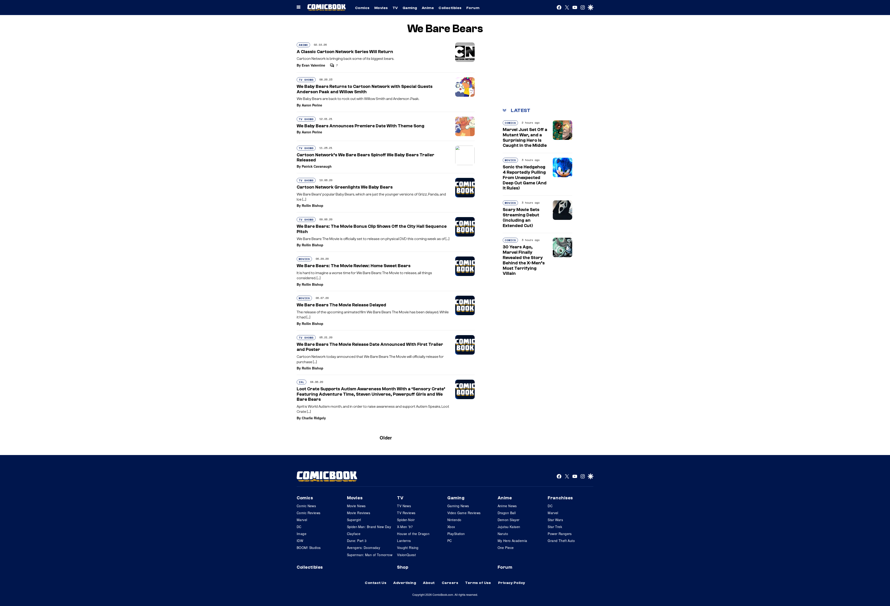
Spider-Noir (406, 519)
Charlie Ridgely (314, 418)
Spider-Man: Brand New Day (369, 526)
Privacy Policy (511, 583)
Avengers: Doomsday (363, 547)
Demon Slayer (509, 519)
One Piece (506, 547)
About (429, 583)
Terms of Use (478, 583)
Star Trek (555, 526)
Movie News (356, 505)
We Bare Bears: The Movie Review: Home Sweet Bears (353, 265)
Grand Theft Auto (561, 540)
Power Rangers (560, 533)
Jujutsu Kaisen (509, 526)
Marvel (302, 519)
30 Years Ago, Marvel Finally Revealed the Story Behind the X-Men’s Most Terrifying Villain (524, 260)
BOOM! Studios (309, 547)
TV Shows (306, 80)
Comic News (306, 505)
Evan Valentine (313, 65)
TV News (404, 505)
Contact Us (375, 583)
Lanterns (404, 540)
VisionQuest (406, 554)
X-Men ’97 (405, 526)
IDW (300, 540)
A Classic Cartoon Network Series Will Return (345, 51)
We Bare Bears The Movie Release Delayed (341, 305)
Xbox (451, 526)
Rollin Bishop (312, 205)
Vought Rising (407, 547)
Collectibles (450, 8)
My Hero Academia (512, 540)
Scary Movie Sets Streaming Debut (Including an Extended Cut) (521, 217)
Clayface (353, 533)
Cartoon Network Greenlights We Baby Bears (345, 187)
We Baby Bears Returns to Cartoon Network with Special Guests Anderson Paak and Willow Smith (364, 89)
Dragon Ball (507, 512)
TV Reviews (406, 512)
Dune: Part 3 (357, 540)
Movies (381, 8)
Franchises (560, 497)
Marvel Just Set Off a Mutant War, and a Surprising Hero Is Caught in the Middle (525, 137)
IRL (301, 382)
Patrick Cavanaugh (317, 166)
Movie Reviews (358, 512)
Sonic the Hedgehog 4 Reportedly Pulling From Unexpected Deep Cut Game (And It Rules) (525, 177)
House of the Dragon (413, 533)
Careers (450, 583)
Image (301, 533)
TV (395, 8)
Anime (428, 8)
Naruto (503, 533)
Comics (362, 8)
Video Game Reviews (464, 512)
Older (386, 437)
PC (449, 540)
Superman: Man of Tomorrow (370, 554)
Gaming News (458, 505)
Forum (472, 8)
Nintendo (454, 519)
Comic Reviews (308, 512)
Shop (402, 567)
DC (299, 526)
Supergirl (354, 519)
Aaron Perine (312, 105)
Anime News (507, 505)
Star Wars (555, 519)
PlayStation (456, 533)
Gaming (410, 8)
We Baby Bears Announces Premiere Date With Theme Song (360, 125)
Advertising (404, 583)
